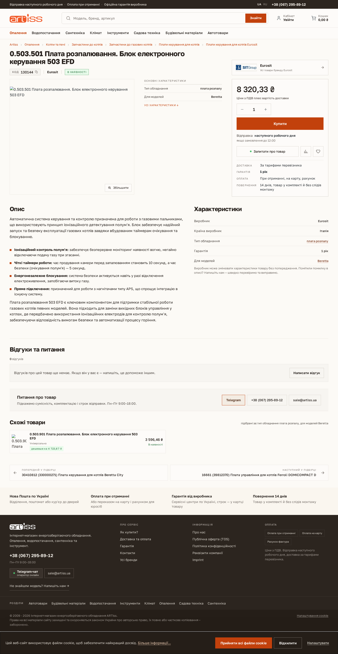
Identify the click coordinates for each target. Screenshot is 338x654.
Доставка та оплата (135, 539)
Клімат (149, 603)
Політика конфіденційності (214, 546)
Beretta (323, 261)
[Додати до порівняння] (306, 151)
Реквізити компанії (207, 553)
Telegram (233, 400)
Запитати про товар (269, 151)
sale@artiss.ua (305, 400)
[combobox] (158, 18)
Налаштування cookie (312, 615)
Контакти (127, 553)
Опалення (167, 603)
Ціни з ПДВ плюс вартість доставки (263, 98)
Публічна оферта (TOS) (210, 539)
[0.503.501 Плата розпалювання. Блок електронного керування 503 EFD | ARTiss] (72, 137)
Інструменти (130, 603)
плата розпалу (317, 241)
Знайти (256, 18)
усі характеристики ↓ (161, 105)
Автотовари (38, 603)
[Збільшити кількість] (265, 109)
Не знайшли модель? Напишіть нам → (39, 586)
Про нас (199, 532)
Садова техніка (191, 603)
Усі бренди (128, 560)
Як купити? (129, 532)
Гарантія (127, 546)
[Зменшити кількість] (242, 109)
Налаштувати (318, 643)
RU (265, 4)
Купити (280, 123)
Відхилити (288, 643)
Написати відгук (306, 373)
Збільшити (121, 187)
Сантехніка (217, 603)
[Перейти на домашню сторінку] (31, 18)
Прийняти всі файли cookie (244, 643)
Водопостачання (103, 603)
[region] (72, 137)
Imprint (198, 560)
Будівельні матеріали (69, 603)
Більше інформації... (154, 643)
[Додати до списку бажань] (318, 151)
